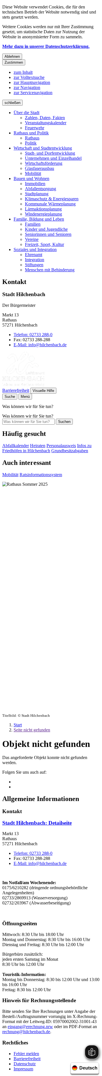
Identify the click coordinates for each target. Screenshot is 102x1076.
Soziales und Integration (35, 249)
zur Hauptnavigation (32, 82)
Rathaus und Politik (31, 132)
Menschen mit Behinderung (50, 269)
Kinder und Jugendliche (46, 229)
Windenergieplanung (43, 214)
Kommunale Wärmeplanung (50, 203)
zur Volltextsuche (29, 77)
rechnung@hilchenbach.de (26, 1031)
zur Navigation (27, 87)
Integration (34, 259)
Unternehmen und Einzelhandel (53, 158)
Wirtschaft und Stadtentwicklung (43, 148)
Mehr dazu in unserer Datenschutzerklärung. (46, 46)
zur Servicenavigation (33, 92)
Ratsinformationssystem (41, 474)
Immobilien (35, 183)
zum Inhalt (23, 72)
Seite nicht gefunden (32, 729)
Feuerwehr (34, 127)
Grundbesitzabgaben (69, 450)
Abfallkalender (15, 445)
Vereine (32, 239)
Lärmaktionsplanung (43, 209)
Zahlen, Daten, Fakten (45, 117)
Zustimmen (14, 62)
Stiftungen (34, 264)
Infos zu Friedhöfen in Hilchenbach (47, 448)
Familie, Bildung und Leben (39, 219)
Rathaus (32, 138)
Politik (31, 143)
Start (18, 724)
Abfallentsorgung (40, 188)
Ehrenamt (33, 254)
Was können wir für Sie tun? (27, 416)
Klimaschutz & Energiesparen (51, 198)
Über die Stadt (26, 112)
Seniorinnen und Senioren (48, 234)
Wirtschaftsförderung (43, 163)
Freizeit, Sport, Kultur (44, 244)
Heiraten (37, 445)
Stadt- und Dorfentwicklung (50, 153)
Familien (33, 224)
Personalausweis (61, 445)
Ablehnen (12, 56)
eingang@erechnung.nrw (30, 1026)
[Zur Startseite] (23, 385)
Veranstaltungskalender (45, 122)
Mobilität (33, 173)
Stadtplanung (36, 193)
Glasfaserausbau (39, 168)
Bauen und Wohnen (31, 178)
